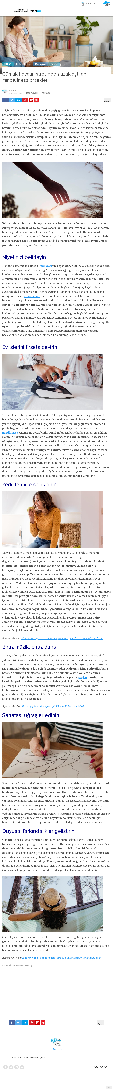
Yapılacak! (45, 266)
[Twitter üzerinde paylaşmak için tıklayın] (12, 100)
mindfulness (10, 432)
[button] (4, 4)
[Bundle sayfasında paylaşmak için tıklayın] (36, 100)
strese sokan (32, 296)
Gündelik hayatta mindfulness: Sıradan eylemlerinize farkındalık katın (61, 958)
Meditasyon (40, 64)
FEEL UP (7, 64)
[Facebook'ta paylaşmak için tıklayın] (5, 100)
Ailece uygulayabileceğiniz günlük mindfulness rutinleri (52, 706)
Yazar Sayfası (100, 1067)
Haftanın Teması (23, 64)
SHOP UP (90, 4)
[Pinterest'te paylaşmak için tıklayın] (25, 100)
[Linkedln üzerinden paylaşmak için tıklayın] (18, 100)
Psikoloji (54, 64)
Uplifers (12, 90)
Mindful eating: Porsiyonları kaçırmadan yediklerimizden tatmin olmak (62, 638)
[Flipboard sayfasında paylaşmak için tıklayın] (31, 100)
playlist (82, 677)
